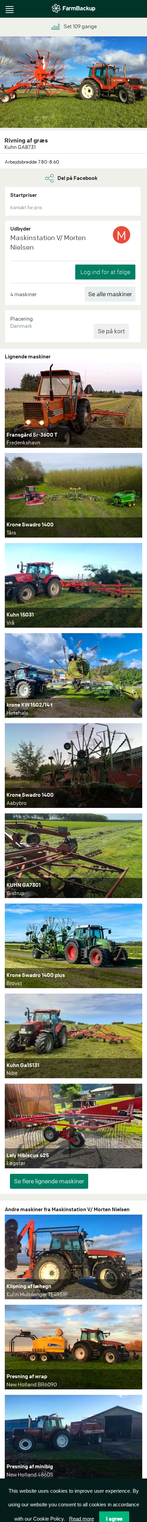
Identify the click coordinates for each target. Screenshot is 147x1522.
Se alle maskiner (110, 294)
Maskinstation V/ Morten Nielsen (48, 242)
